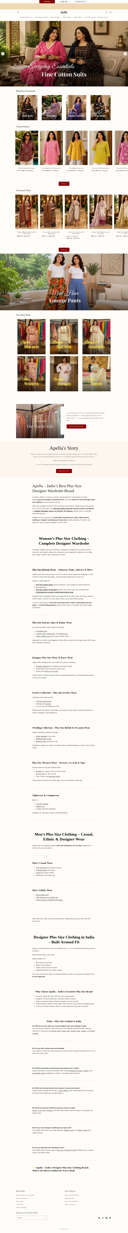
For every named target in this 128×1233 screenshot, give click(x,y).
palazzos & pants (76, 1071)
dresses (70, 511)
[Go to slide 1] (60, 84)
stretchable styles (38, 1073)
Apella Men (64, 1)
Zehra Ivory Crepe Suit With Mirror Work (76, 232)
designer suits (69, 1130)
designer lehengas (41, 511)
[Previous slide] (3, 53)
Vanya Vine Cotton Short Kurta (100, 168)
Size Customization (22, 1198)
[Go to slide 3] (64, 84)
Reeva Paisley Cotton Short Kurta (51, 168)
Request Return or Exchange (25, 1195)
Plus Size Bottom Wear (44, 569)
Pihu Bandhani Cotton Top (76, 168)
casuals (83, 1031)
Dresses (39, 771)
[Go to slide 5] (67, 84)
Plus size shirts (41, 868)
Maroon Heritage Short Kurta (27, 168)
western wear (75, 1031)
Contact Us (19, 1204)
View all (64, 184)
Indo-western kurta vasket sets (47, 897)
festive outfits (83, 1130)
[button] (18, 12)
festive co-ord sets (51, 671)
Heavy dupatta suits (43, 636)
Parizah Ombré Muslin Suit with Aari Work (101, 232)
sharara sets (50, 634)
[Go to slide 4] (65, 84)
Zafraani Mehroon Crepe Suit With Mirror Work (26, 232)
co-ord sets (58, 511)
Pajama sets (40, 806)
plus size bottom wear (62, 508)
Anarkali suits (41, 634)
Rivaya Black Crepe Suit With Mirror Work (51, 232)
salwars (86, 1071)
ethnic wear (66, 1031)
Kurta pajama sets (42, 895)
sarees (48, 704)
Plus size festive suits (43, 701)
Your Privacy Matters (71, 1201)
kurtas (51, 511)
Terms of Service (70, 1204)
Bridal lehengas (41, 736)
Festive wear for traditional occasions (49, 900)
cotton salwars (63, 1090)
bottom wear (56, 1031)
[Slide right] (68, 179)
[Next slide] (125, 53)
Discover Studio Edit (76, 426)
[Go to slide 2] (62, 84)
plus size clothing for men (66, 1150)
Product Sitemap (21, 1207)
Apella (66, 1229)
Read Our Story (64, 471)
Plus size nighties (42, 804)
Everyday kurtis (41, 631)
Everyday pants (41, 870)
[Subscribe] (45, 1218)
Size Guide (19, 1201)
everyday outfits (54, 776)
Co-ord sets (40, 774)
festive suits (63, 634)
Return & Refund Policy (72, 1195)
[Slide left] (60, 179)
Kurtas (38, 873)
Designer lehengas (42, 666)
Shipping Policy (69, 1198)
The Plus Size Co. (81, 1)
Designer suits (41, 741)
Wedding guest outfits (44, 739)
